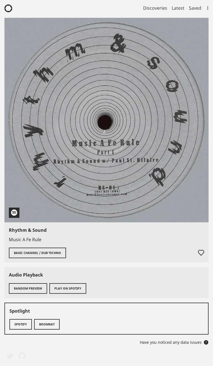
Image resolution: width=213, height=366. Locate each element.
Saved (195, 8)
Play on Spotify (67, 288)
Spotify (20, 324)
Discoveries (155, 8)
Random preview (28, 288)
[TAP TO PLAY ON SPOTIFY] (106, 120)
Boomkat (47, 324)
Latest (178, 8)
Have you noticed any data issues (173, 342)
